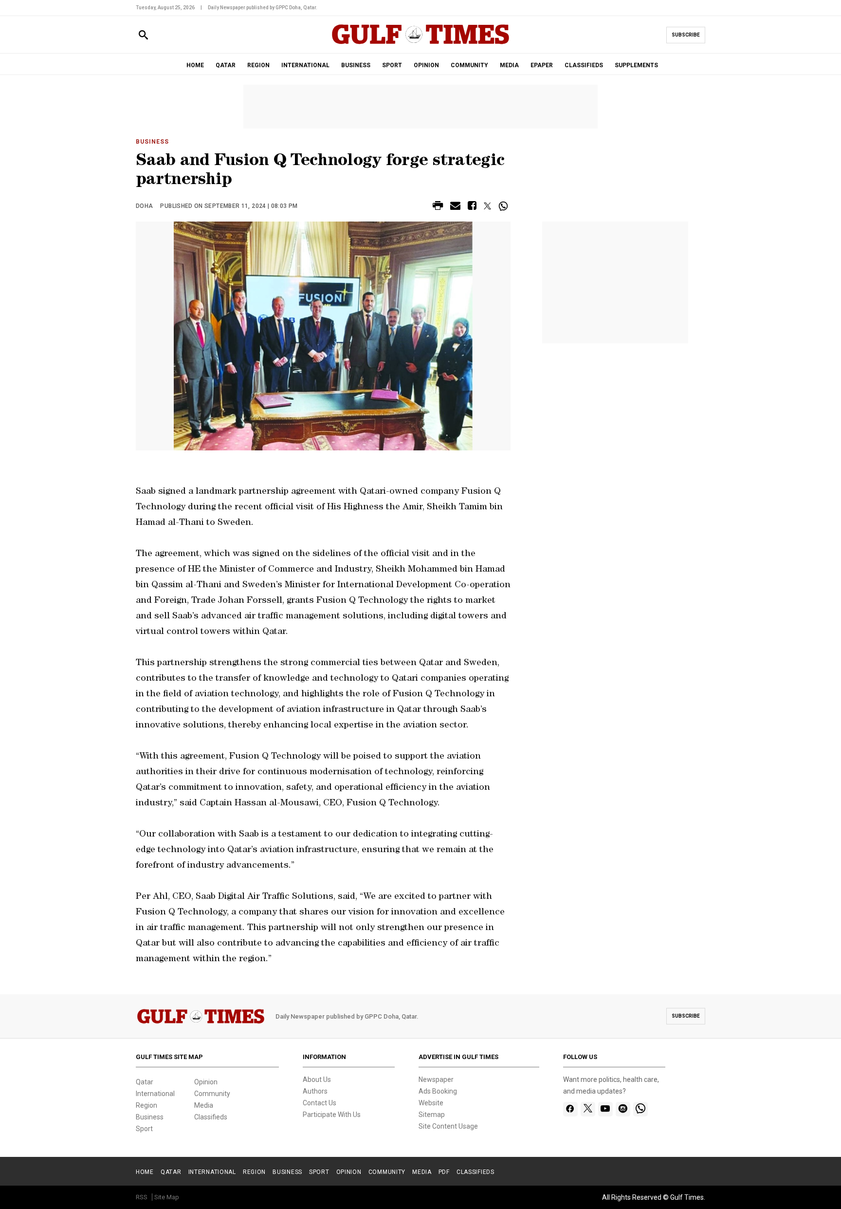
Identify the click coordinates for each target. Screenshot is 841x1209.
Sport (144, 1129)
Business (152, 141)
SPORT (392, 65)
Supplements (636, 65)
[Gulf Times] (420, 43)
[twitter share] (487, 206)
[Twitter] (588, 1109)
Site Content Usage (448, 1126)
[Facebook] (570, 1109)
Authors (315, 1091)
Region (146, 1105)
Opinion (206, 1082)
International (155, 1093)
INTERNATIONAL (305, 65)
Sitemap (432, 1114)
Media (203, 1105)
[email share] (455, 207)
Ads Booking (438, 1091)
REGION (258, 65)
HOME (195, 65)
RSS (141, 1197)
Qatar (144, 1082)
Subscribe (686, 34)
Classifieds (210, 1117)
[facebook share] (472, 207)
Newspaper (436, 1079)
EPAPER (541, 65)
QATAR (226, 65)
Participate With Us (332, 1114)
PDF (444, 1172)
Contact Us (319, 1103)
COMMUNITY (469, 65)
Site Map (166, 1197)
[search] (143, 35)
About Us (317, 1079)
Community (212, 1093)
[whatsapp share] (504, 206)
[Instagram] (622, 1109)
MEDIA (509, 65)
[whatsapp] (640, 1109)
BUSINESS (355, 65)
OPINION (426, 65)
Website (431, 1103)
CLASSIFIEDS (584, 65)
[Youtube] (605, 1109)
